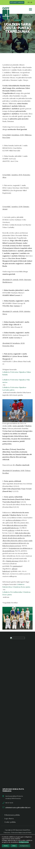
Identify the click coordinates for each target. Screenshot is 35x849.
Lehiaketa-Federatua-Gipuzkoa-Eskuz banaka (16, 373)
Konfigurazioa (24, 845)
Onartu (6, 845)
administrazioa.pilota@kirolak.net (17, 807)
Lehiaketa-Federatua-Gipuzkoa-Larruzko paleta (14, 388)
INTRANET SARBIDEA (17, 2)
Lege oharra (9, 818)
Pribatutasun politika (12, 815)
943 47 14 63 (9, 803)
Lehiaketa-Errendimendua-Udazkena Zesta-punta (16, 593)
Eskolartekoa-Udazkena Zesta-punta (16, 587)
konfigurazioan (24, 842)
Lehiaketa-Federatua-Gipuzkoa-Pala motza (16, 381)
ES (31, 2)
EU (29, 2)
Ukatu (14, 845)
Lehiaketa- (21, 584)
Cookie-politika (10, 822)
